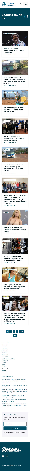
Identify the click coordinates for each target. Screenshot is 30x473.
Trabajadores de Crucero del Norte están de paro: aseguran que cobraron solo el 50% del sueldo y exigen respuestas (14, 381)
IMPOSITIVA (5, 357)
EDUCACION (5, 355)
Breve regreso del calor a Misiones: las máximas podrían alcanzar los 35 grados (14, 287)
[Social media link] (3, 456)
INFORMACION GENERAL (9, 33)
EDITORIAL (4, 353)
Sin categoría (5, 369)
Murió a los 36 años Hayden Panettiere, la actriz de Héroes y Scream (14, 230)
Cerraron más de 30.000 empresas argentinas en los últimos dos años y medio (13, 258)
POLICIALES (6, 62)
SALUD (3, 367)
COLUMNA (4, 345)
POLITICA (6, 298)
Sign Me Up (15, 428)
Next (15, 335)
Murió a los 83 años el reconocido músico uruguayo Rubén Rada (13, 51)
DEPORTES (4, 349)
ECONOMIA (6, 241)
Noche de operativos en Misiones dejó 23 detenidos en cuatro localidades (14, 138)
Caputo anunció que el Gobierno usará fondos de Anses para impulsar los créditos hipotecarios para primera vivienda (14, 405)
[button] (20, 4)
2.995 (21, 331)
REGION (4, 365)
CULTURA (6, 212)
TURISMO (4, 370)
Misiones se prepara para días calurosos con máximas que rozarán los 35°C (13, 110)
